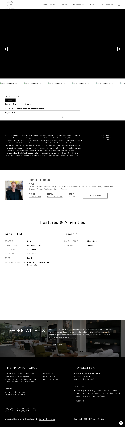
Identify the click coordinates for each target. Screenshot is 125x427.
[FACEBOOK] (18, 410)
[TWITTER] (7, 410)
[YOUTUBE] (28, 410)
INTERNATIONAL (49, 5)
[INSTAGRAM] (12, 410)
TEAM (64, 5)
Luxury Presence (47, 419)
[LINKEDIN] (23, 410)
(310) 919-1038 (35, 197)
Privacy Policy (100, 396)
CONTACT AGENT (95, 196)
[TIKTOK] (34, 410)
